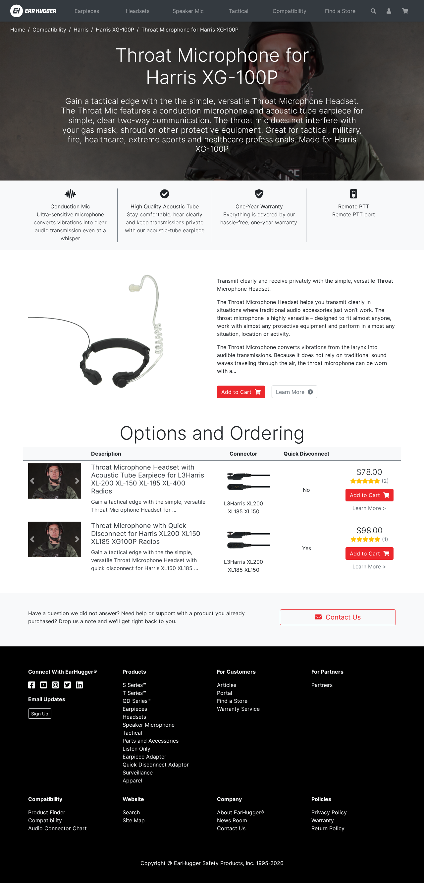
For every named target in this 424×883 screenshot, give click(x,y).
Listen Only (136, 748)
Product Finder (46, 812)
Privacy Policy (329, 812)
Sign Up (39, 713)
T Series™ (134, 693)
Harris (81, 29)
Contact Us (341, 617)
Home (17, 29)
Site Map (134, 820)
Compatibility (289, 11)
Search (131, 812)
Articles (226, 685)
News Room (232, 820)
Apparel (132, 780)
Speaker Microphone (149, 724)
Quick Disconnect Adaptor (156, 764)
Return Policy (327, 828)
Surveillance (138, 772)
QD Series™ (137, 701)
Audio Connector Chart (57, 828)
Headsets (137, 11)
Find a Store (340, 11)
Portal (224, 693)
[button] (41, 331)
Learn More (292, 392)
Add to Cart (238, 392)
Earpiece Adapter (144, 756)
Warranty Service (238, 708)
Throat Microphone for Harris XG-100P (189, 29)
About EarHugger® (240, 812)
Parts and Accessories (151, 740)
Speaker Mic (188, 11)
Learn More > (369, 508)
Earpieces (87, 11)
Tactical (238, 11)
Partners (322, 685)
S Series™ (134, 685)
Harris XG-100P (115, 29)
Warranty (322, 820)
